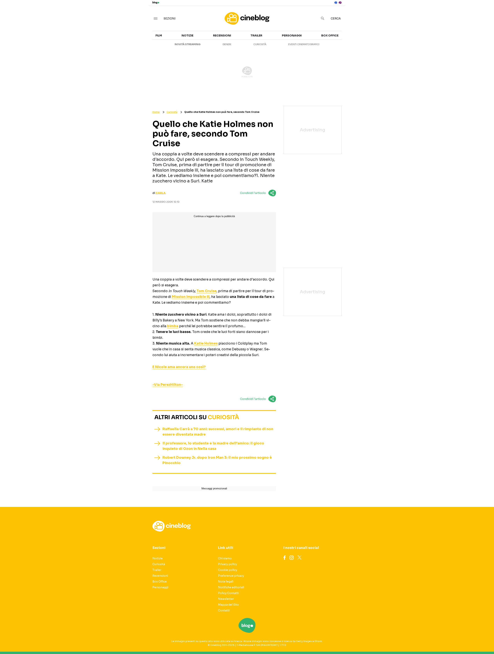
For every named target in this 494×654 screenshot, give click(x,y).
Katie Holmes (206, 343)
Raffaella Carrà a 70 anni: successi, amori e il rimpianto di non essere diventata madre (217, 432)
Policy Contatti (228, 593)
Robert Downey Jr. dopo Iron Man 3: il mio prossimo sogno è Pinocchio (217, 460)
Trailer (422, 38)
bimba (172, 326)
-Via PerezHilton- (167, 385)
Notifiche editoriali (231, 587)
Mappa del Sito (228, 604)
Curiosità (349, 44)
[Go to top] (429, 641)
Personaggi (292, 35)
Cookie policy (227, 570)
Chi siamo (225, 558)
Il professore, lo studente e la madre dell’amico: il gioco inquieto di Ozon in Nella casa (213, 446)
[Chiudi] (485, 11)
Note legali (225, 581)
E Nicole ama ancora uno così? (179, 367)
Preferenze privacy (231, 575)
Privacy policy (227, 564)
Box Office (425, 44)
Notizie (347, 38)
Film (159, 35)
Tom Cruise (207, 291)
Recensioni (350, 51)
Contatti (224, 610)
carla (161, 193)
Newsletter (226, 599)
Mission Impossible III (191, 297)
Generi (226, 44)
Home (156, 111)
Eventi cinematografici (303, 44)
